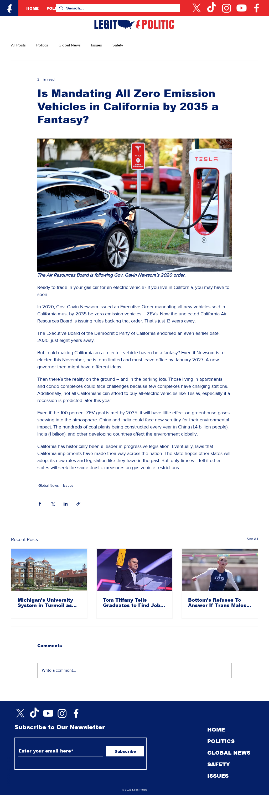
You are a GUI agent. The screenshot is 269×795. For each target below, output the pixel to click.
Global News (70, 45)
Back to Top (8, 771)
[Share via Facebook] (39, 503)
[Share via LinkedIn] (65, 503)
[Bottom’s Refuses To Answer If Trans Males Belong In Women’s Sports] (220, 570)
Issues (96, 45)
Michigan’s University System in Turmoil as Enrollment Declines (45, 602)
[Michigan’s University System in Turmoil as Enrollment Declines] (49, 570)
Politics (42, 45)
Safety (117, 45)
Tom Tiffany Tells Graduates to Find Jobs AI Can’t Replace (133, 602)
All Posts (18, 45)
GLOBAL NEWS (228, 753)
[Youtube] (241, 8)
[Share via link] (78, 503)
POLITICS (221, 741)
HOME (216, 730)
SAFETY (218, 764)
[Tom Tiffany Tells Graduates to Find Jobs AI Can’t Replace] (135, 570)
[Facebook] (256, 8)
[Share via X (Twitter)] (52, 503)
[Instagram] (226, 8)
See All (252, 539)
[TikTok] (212, 8)
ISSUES (218, 776)
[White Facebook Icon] (76, 713)
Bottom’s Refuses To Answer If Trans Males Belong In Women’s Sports (217, 602)
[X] (197, 8)
